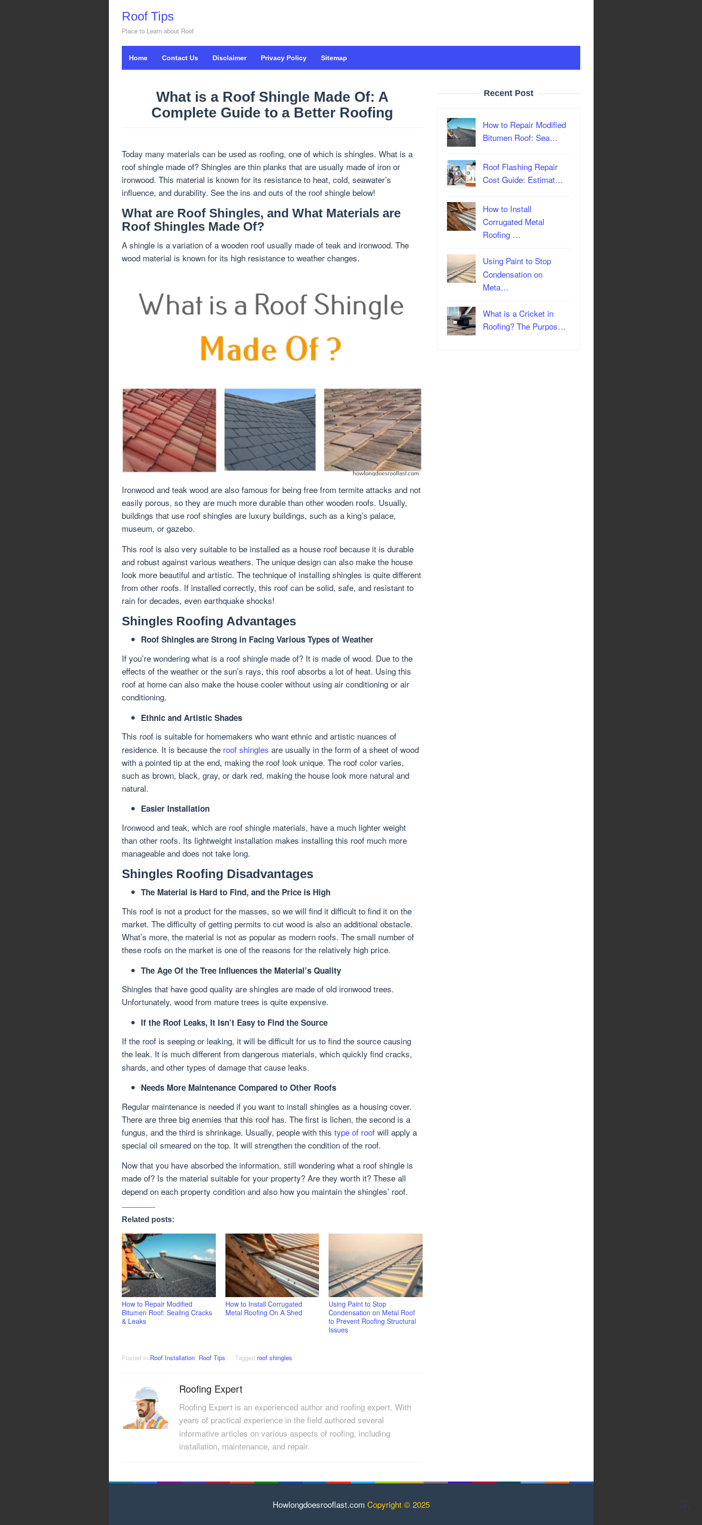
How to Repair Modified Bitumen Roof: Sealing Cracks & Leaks (167, 1312)
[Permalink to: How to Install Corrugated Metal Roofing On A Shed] (272, 1265)
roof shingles (246, 749)
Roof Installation (172, 1357)
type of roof (354, 1132)
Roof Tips (148, 16)
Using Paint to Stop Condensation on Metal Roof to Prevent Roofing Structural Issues (372, 1316)
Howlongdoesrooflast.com (319, 1504)
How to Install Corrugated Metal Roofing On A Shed (263, 1308)
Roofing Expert (211, 1389)
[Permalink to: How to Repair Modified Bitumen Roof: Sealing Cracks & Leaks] (169, 1265)
